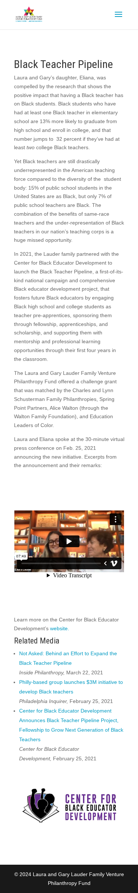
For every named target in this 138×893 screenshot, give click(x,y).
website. (59, 628)
